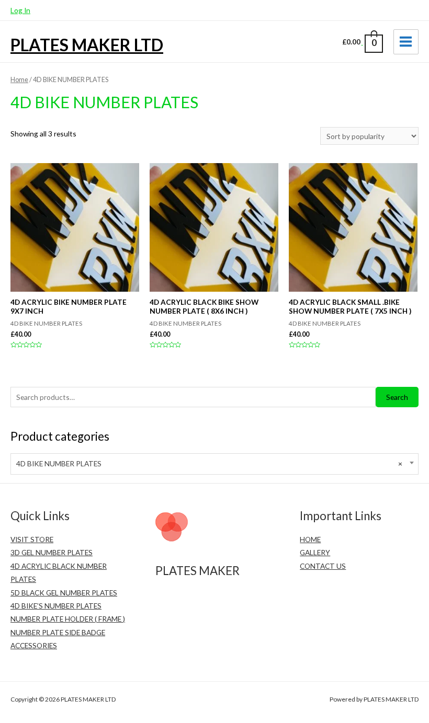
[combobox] (214, 464)
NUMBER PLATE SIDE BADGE (57, 632)
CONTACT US (323, 565)
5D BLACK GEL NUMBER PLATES (63, 592)
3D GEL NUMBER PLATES (51, 552)
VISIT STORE (31, 539)
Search (397, 397)
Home (19, 80)
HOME (310, 539)
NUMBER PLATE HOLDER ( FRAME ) (67, 618)
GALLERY (315, 552)
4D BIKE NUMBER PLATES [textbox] (209, 463)
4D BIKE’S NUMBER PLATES (55, 605)
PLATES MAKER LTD (86, 45)
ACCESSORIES (33, 645)
